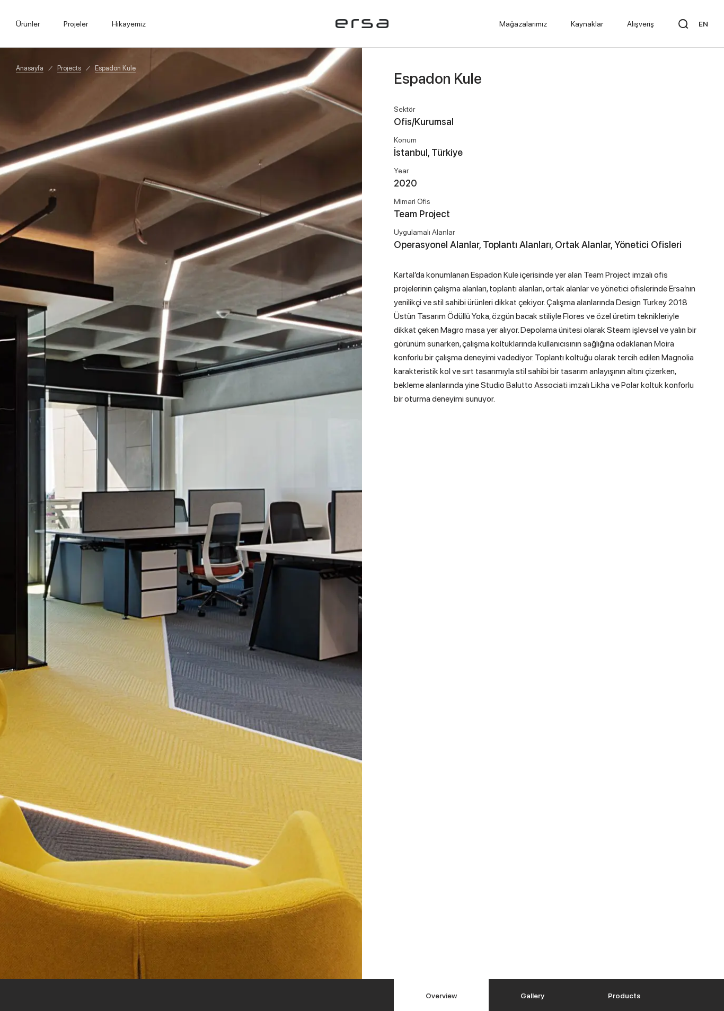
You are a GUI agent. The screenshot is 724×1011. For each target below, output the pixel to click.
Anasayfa (29, 68)
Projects (69, 68)
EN (703, 23)
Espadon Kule (115, 68)
